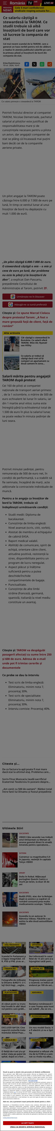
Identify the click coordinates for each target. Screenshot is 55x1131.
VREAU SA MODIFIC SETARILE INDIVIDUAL (27, 1127)
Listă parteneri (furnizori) (10, 1118)
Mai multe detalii (32, 1080)
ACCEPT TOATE (27, 1123)
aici (15, 1092)
